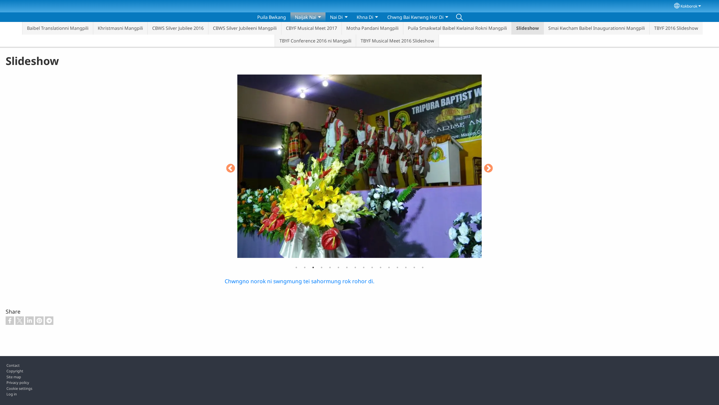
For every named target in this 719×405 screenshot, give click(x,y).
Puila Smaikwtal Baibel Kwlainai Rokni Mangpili (457, 28)
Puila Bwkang (271, 17)
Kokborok (689, 6)
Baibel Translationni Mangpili (57, 28)
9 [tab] (364, 267)
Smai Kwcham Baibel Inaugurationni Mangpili (596, 28)
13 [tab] (397, 267)
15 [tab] (414, 267)
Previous (230, 169)
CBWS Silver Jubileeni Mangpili (245, 28)
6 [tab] (338, 267)
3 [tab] (313, 267)
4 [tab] (321, 267)
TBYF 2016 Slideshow (676, 28)
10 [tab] (372, 267)
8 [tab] (355, 267)
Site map (13, 376)
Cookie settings (19, 388)
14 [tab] (406, 267)
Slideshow (527, 28)
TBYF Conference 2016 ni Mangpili (315, 41)
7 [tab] (347, 267)
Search (459, 17)
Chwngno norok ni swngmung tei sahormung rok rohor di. (299, 281)
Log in (11, 394)
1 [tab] (296, 267)
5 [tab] (330, 267)
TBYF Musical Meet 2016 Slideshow (397, 41)
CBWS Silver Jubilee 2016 (178, 28)
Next (488, 169)
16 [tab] (423, 267)
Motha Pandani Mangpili (372, 28)
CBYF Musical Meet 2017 (311, 28)
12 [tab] (389, 267)
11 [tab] (380, 267)
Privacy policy (17, 382)
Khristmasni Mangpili (120, 28)
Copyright (14, 371)
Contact (13, 365)
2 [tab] (305, 267)
